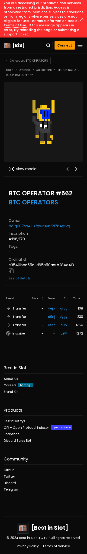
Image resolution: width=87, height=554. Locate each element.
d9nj (51, 316)
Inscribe (19, 333)
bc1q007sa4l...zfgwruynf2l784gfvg (39, 226)
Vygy (64, 316)
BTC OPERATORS (68, 70)
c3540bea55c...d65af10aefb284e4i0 (41, 265)
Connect (64, 45)
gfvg (64, 308)
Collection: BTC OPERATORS (27, 61)
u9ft (51, 325)
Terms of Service (56, 546)
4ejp (51, 308)
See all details (20, 278)
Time (77, 298)
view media (26, 169)
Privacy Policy (28, 546)
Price (35, 298)
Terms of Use (15, 25)
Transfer (19, 308)
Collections (44, 70)
